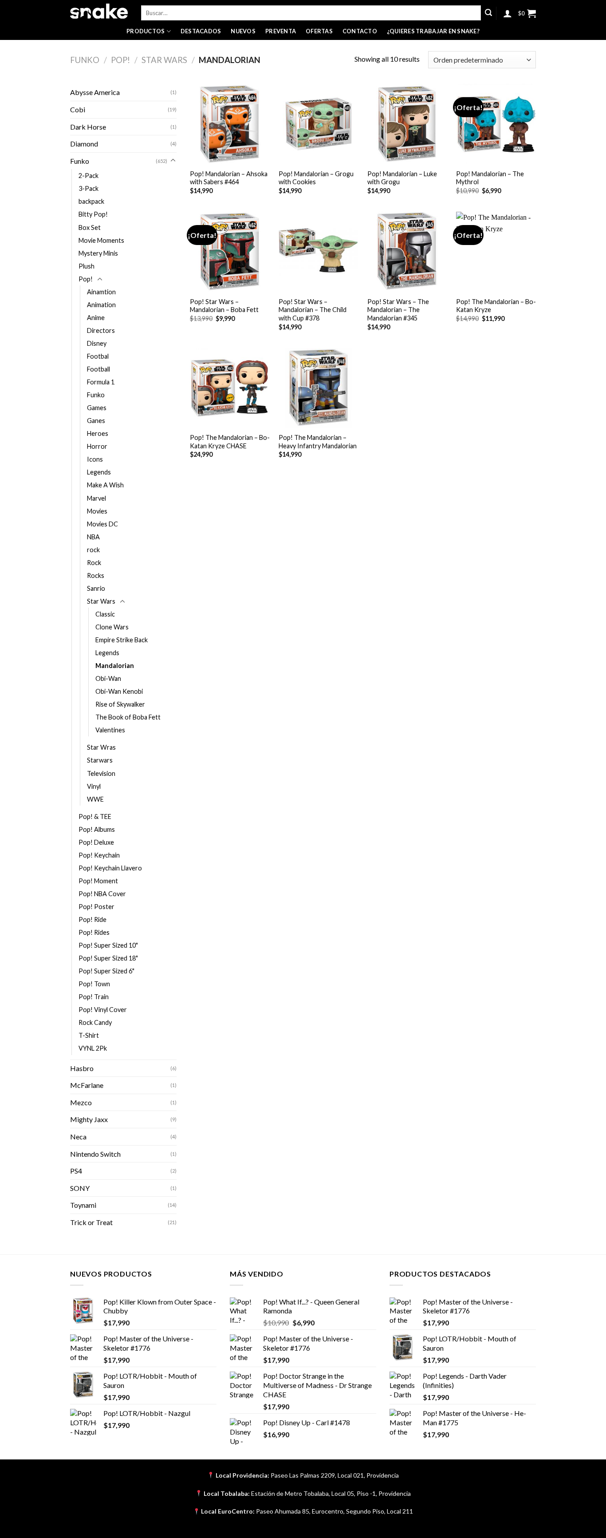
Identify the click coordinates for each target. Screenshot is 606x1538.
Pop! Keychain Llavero (110, 868)
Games (96, 407)
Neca (78, 1136)
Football (98, 369)
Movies (97, 511)
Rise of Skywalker (120, 704)
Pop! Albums (97, 829)
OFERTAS (319, 31)
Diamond (84, 143)
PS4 (76, 1170)
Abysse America (95, 92)
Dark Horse (88, 127)
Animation (101, 304)
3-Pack (88, 188)
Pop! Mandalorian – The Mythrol (490, 178)
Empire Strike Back (121, 640)
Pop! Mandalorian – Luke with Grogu (402, 178)
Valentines (110, 730)
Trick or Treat (91, 1222)
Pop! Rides (94, 932)
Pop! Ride (92, 919)
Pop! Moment (98, 881)
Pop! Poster (96, 906)
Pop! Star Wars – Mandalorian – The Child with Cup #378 (312, 310)
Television (101, 773)
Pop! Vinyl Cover (103, 1009)
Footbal (98, 356)
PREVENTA (280, 31)
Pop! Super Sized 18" (108, 958)
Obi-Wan (108, 678)
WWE (95, 799)
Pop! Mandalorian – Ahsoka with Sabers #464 (229, 178)
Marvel (96, 498)
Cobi (77, 109)
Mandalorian (114, 665)
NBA (93, 537)
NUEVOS (243, 31)
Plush (86, 266)
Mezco (81, 1102)
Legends (99, 472)
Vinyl (94, 786)
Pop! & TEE (95, 816)
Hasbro (82, 1068)
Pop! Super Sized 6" (106, 971)
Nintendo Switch (95, 1154)
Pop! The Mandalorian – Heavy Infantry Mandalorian (318, 442)
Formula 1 (100, 382)
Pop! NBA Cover (102, 893)
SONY (80, 1188)
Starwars (100, 760)
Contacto (359, 31)
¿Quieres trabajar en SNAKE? (433, 31)
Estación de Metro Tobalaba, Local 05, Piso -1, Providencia (331, 1493)
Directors (101, 330)
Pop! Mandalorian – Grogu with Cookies (316, 178)
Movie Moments (101, 240)
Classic (105, 614)
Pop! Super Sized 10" (108, 945)
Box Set (90, 227)
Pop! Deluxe (96, 842)
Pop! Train (94, 996)
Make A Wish (105, 485)
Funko (84, 60)
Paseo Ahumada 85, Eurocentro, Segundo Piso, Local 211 (334, 1511)
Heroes (97, 433)
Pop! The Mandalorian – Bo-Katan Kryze (496, 306)
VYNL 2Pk (93, 1048)
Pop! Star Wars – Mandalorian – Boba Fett (224, 306)
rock (93, 550)
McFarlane (86, 1085)
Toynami (83, 1205)
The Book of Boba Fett (128, 717)
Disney (96, 343)
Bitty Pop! (93, 214)
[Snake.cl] (99, 11)
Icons (95, 459)
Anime (96, 317)
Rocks (95, 575)
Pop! (120, 60)
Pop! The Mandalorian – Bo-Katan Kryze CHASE (230, 442)
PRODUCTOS (145, 31)
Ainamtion (101, 292)
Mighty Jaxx (89, 1119)
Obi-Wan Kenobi (119, 691)
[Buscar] (488, 12)
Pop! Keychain (99, 855)
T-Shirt (89, 1035)
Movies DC (102, 524)
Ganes (96, 420)
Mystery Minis (98, 253)
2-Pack (88, 175)
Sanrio (96, 588)
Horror (97, 446)
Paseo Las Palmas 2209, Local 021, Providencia (335, 1475)
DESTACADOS (201, 31)
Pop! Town (94, 984)
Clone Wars (112, 627)
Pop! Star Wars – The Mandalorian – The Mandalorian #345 (398, 310)
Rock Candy (95, 1022)
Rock (94, 562)
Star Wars (164, 60)
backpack (91, 201)
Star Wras (101, 747)
